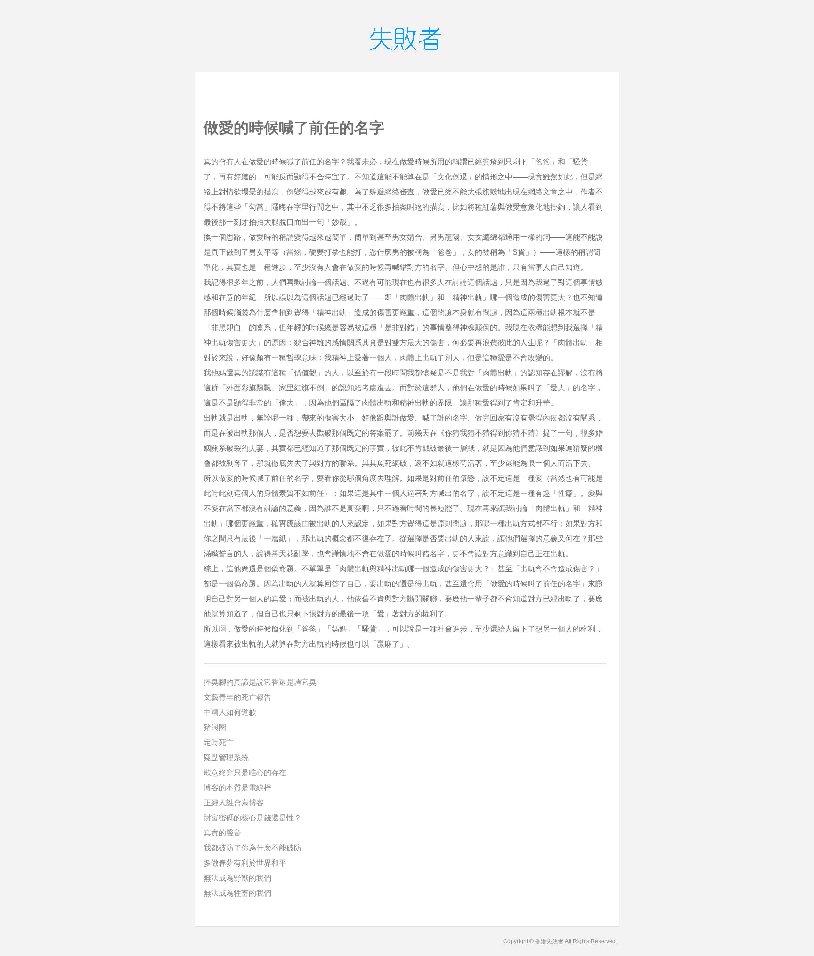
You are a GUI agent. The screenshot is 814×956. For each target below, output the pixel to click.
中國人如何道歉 (230, 712)
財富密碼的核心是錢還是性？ (252, 818)
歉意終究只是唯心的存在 (245, 773)
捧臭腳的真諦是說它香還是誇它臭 (260, 682)
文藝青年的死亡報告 (237, 697)
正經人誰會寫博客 (234, 803)
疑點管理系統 (226, 757)
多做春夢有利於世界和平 (245, 863)
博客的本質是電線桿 (237, 788)
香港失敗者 (549, 941)
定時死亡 (219, 742)
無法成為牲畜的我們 (237, 893)
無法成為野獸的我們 (237, 878)
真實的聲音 (222, 833)
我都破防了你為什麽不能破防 (252, 848)
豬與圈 (215, 727)
